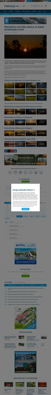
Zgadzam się (25, 209)
